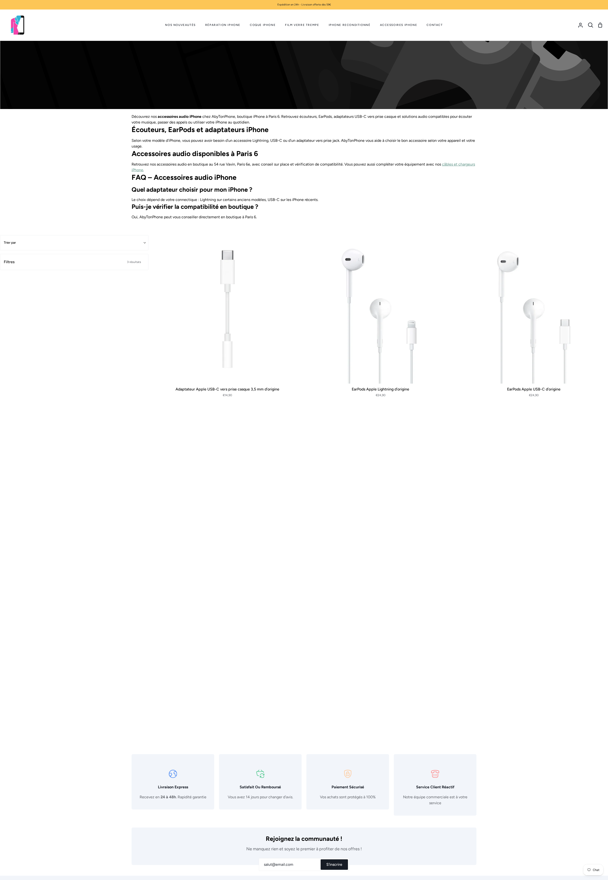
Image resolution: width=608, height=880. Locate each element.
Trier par (10, 243)
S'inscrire (334, 864)
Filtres (72, 262)
